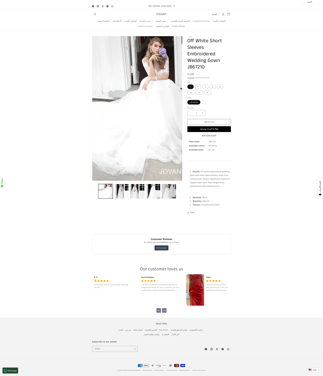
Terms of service (171, 370)
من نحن (128, 330)
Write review (161, 248)
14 (207, 92)
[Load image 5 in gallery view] (169, 191)
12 (199, 92)
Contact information (199, 370)
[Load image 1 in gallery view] (105, 191)
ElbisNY (124, 370)
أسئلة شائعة (137, 330)
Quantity (190, 108)
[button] (95, 14)
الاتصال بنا (165, 334)
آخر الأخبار (175, 334)
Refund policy (147, 370)
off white (194, 102)
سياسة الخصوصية (196, 330)
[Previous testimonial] (158, 310)
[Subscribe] (134, 349)
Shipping (190, 78)
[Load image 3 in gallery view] (137, 191)
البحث (120, 330)
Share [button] (192, 212)
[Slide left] (95, 191)
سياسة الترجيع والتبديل (179, 330)
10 (191, 92)
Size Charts (163, 330)
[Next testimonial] (164, 310)
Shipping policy (184, 370)
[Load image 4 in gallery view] (153, 191)
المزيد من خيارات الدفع (209, 135)
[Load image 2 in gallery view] (121, 191)
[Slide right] (179, 191)
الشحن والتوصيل (151, 330)
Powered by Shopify (134, 370)
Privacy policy (159, 370)
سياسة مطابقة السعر (151, 334)
